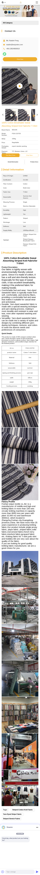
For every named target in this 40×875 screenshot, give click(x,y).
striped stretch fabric (11, 819)
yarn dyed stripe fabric (12, 814)
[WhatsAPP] (4, 54)
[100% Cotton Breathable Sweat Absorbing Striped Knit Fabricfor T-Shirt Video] (20, 86)
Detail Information (13, 162)
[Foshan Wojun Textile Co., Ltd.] (20, 2)
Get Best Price (10, 155)
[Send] (37, 872)
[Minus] (37, 827)
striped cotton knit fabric (22, 810)
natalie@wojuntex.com (14, 44)
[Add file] (2, 872)
